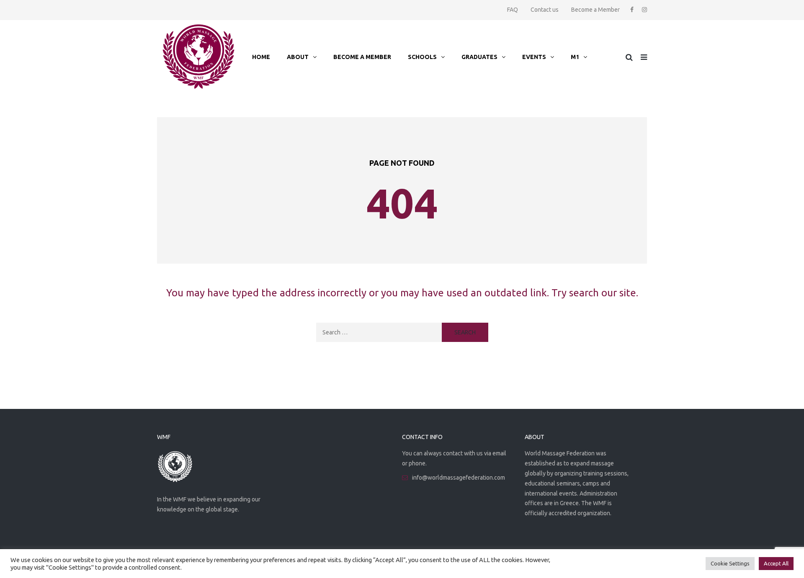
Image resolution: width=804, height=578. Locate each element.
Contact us (545, 9)
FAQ (512, 9)
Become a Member (595, 9)
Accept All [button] (776, 563)
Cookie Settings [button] (730, 563)
